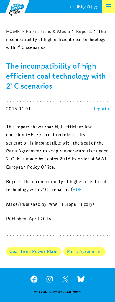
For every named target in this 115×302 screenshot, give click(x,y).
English (76, 7)
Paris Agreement (84, 251)
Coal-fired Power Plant (33, 251)
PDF (77, 189)
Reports (100, 108)
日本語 (92, 7)
